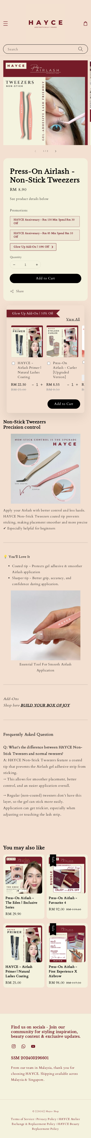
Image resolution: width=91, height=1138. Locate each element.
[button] (5, 23)
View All (73, 319)
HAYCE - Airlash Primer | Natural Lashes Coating (29, 370)
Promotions (19, 210)
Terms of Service (22, 1119)
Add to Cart (45, 278)
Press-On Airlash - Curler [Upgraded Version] (65, 370)
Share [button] (20, 291)
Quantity (16, 257)
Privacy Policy (46, 1119)
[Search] (81, 49)
